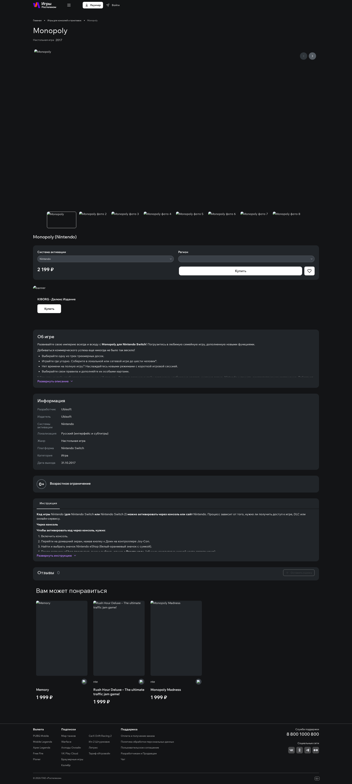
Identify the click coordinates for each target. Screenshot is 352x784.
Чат (123, 759)
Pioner (37, 759)
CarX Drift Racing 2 (100, 735)
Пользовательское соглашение (140, 747)
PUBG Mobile (41, 735)
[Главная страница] (44, 5)
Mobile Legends (42, 741)
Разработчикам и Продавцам (139, 753)
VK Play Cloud (69, 753)
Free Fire (38, 753)
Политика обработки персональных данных (147, 741)
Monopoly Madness (166, 690)
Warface (66, 741)
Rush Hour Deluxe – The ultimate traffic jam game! (118, 692)
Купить (240, 271)
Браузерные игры (72, 759)
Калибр (66, 765)
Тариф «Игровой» (99, 753)
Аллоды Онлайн (71, 747)
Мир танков (68, 735)
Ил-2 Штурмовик (99, 741)
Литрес (93, 747)
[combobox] (105, 259)
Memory (42, 690)
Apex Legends (41, 747)
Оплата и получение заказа (138, 735)
